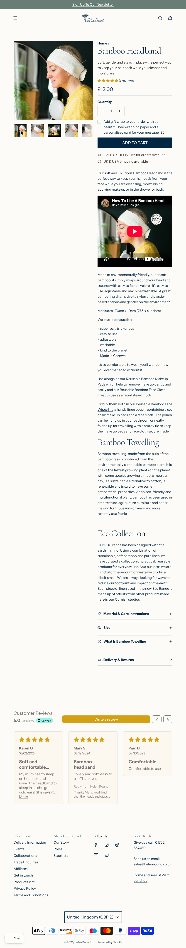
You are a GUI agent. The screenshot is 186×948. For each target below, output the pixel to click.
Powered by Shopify (110, 942)
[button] (17, 80)
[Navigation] (15, 18)
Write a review (106, 719)
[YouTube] (96, 855)
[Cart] (170, 18)
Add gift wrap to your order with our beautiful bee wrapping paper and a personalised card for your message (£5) (134, 127)
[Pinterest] (117, 845)
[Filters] (157, 719)
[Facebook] (96, 845)
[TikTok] (107, 855)
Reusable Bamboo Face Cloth (142, 390)
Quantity (105, 102)
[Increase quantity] (120, 111)
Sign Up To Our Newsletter (93, 4)
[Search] (160, 18)
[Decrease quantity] (103, 111)
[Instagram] (107, 845)
